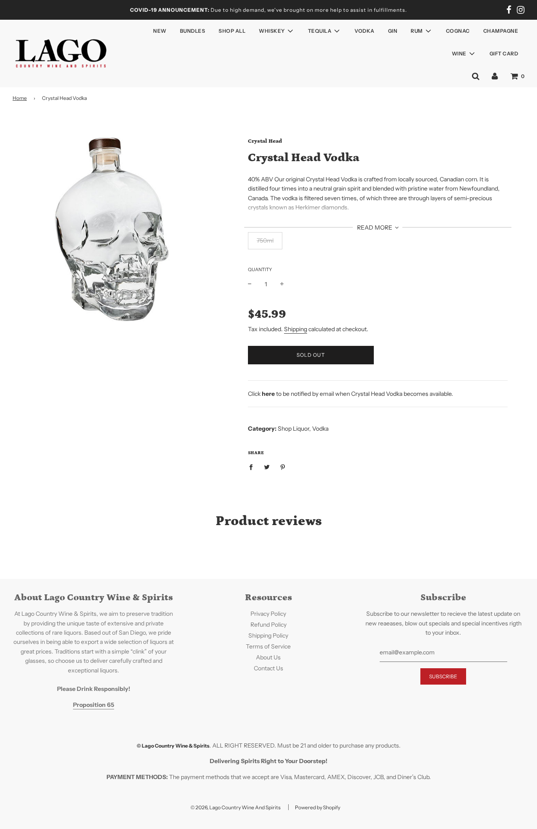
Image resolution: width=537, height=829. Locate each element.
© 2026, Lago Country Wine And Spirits (235, 807)
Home (20, 98)
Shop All (232, 31)
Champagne (501, 31)
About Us (268, 657)
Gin (393, 31)
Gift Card (504, 53)
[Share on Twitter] (266, 466)
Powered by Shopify (317, 807)
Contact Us (268, 668)
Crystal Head (265, 141)
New (160, 31)
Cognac (458, 31)
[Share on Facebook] (253, 466)
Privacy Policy (268, 613)
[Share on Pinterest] (282, 466)
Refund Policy (268, 624)
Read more (375, 227)
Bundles (193, 31)
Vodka (365, 31)
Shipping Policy (268, 635)
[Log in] (495, 76)
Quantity (260, 269)
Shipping (295, 329)
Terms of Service (268, 646)
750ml (265, 240)
